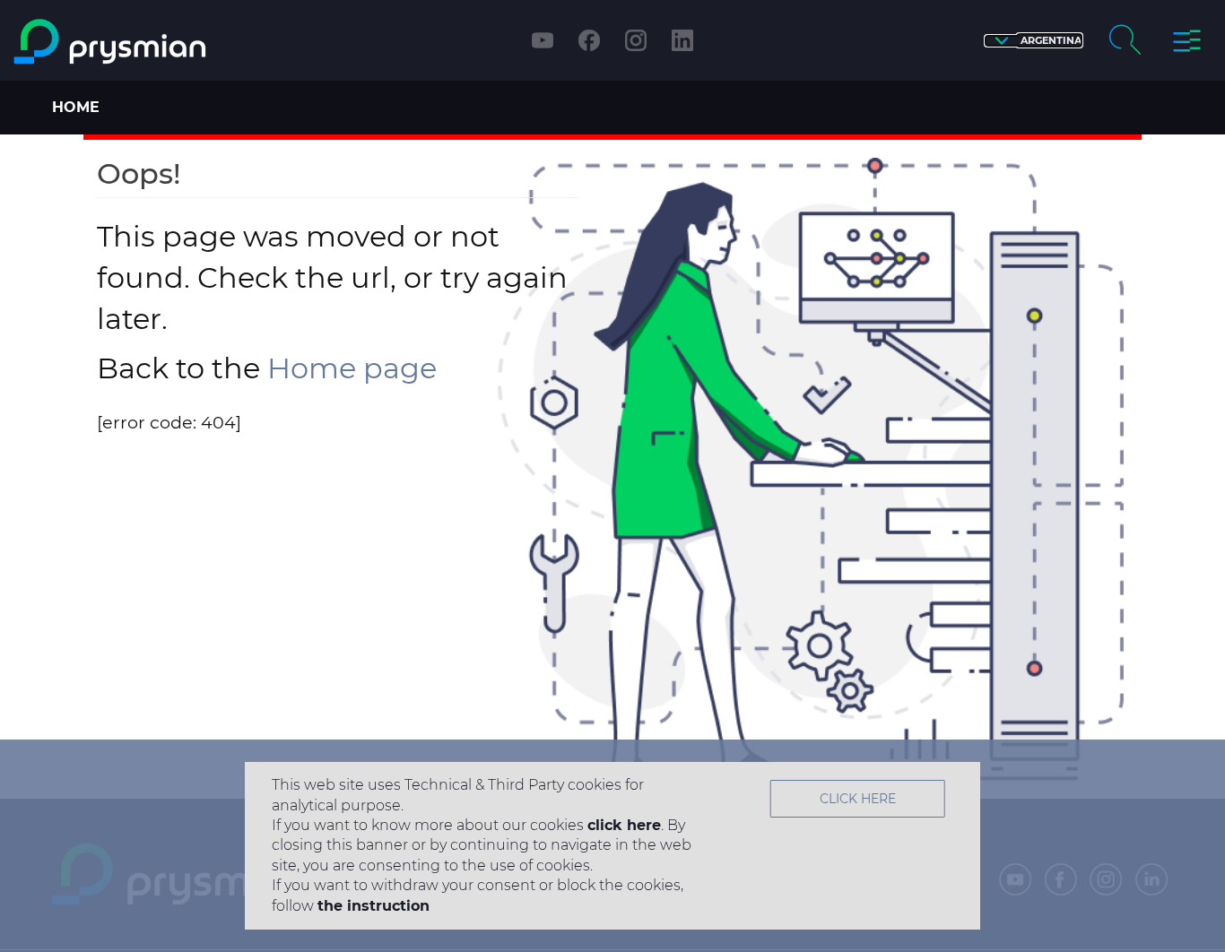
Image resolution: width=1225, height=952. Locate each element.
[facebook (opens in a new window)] (589, 40)
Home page (352, 368)
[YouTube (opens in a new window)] (542, 40)
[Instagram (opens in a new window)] (635, 40)
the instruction (373, 905)
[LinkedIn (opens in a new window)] (682, 40)
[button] (1034, 41)
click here (624, 825)
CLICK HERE (858, 799)
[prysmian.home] (156, 42)
